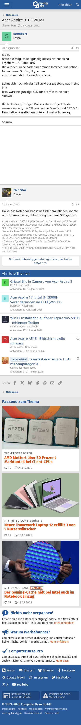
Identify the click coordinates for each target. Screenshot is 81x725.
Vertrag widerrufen (56, 708)
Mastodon (63, 677)
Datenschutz (51, 713)
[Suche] (77, 4)
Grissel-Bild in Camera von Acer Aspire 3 (41, 281)
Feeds (10, 670)
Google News (15, 677)
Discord (28, 670)
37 (9, 602)
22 (9, 535)
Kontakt (22, 708)
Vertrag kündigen (12, 713)
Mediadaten (36, 708)
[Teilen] (72, 48)
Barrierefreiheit (33, 713)
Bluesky (48, 670)
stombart (10, 25)
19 (9, 468)
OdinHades (16, 367)
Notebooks (24, 285)
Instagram (40, 677)
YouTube (23, 684)
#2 (77, 204)
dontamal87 (16, 347)
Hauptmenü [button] (7, 5)
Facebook (68, 670)
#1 (77, 48)
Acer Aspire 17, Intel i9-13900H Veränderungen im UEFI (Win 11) (36, 299)
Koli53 (13, 285)
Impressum (8, 708)
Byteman (15, 305)
